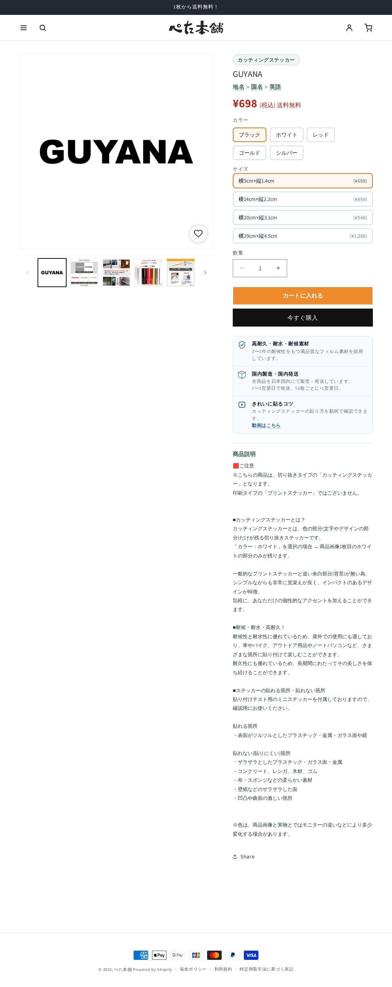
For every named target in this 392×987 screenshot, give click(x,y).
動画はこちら (266, 425)
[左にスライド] (27, 272)
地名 (239, 86)
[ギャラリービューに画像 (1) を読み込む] (52, 272)
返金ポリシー (193, 969)
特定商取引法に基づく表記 (266, 969)
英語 (275, 86)
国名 (257, 86)
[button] (24, 28)
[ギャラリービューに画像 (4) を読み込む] (148, 272)
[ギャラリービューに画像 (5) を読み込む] (181, 272)
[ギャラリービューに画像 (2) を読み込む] (84, 272)
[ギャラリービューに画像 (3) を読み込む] (116, 272)
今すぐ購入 (302, 317)
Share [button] (247, 856)
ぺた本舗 (123, 969)
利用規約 (223, 969)
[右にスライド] (205, 272)
